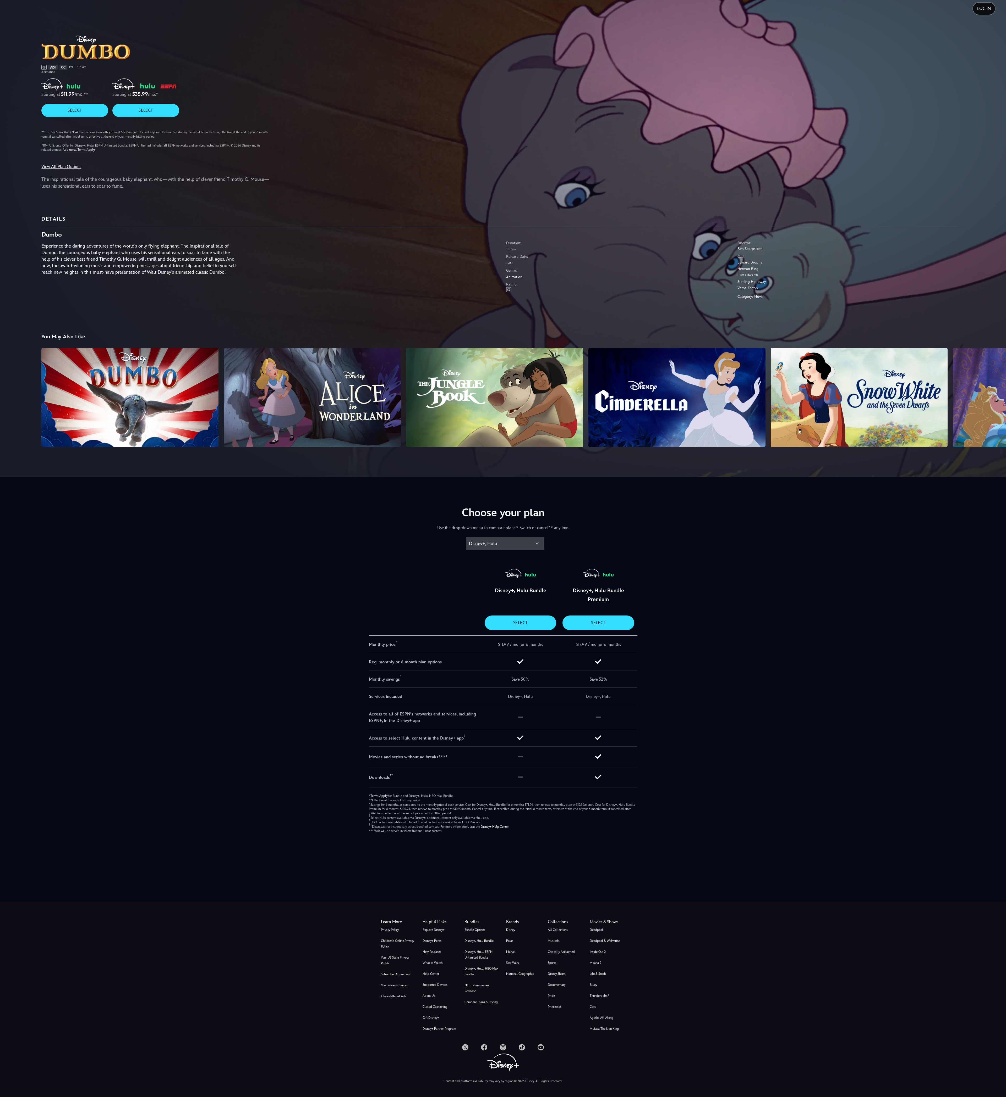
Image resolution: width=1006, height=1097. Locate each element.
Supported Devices (435, 985)
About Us (429, 996)
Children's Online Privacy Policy (397, 943)
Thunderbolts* (599, 996)
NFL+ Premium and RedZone (477, 988)
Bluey (593, 985)
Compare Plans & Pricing (481, 1002)
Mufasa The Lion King (604, 1029)
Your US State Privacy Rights (395, 960)
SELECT (75, 110)
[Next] (996, 397)
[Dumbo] (129, 397)
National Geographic (520, 974)
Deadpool (596, 930)
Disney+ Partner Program (439, 1029)
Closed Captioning (435, 1007)
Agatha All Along (601, 1018)
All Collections (558, 930)
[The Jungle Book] (494, 397)
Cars (593, 1007)
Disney (510, 930)
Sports (552, 963)
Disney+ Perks (432, 941)
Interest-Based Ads (393, 996)
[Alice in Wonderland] (312, 397)
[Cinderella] (677, 397)
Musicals (554, 941)
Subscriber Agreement (396, 974)
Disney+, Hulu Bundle (479, 941)
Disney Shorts (557, 974)
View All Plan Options (61, 166)
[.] (465, 1047)
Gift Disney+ (431, 1018)
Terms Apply (378, 796)
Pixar (509, 941)
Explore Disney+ (434, 930)
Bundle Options (474, 930)
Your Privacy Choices (394, 985)
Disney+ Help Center (495, 827)
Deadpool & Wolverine (605, 941)
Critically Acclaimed (561, 952)
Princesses (554, 1007)
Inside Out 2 (598, 952)
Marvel (511, 952)
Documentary (556, 985)
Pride (551, 996)
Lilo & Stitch (598, 974)
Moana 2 (595, 963)
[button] (440, 922)
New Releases (432, 952)
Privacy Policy (390, 930)
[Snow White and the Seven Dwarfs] (859, 397)
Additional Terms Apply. (79, 150)
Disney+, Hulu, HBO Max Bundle (481, 971)
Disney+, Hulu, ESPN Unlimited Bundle (478, 954)
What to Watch (432, 963)
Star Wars (512, 963)
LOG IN (984, 8)
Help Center (431, 974)
